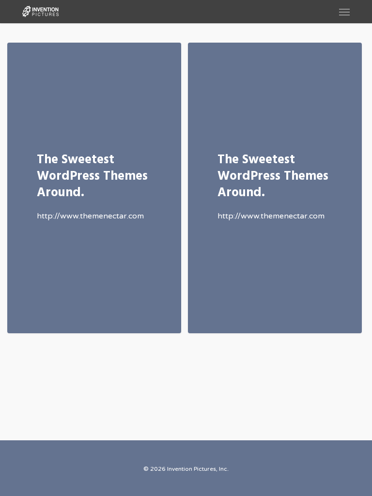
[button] (344, 11)
